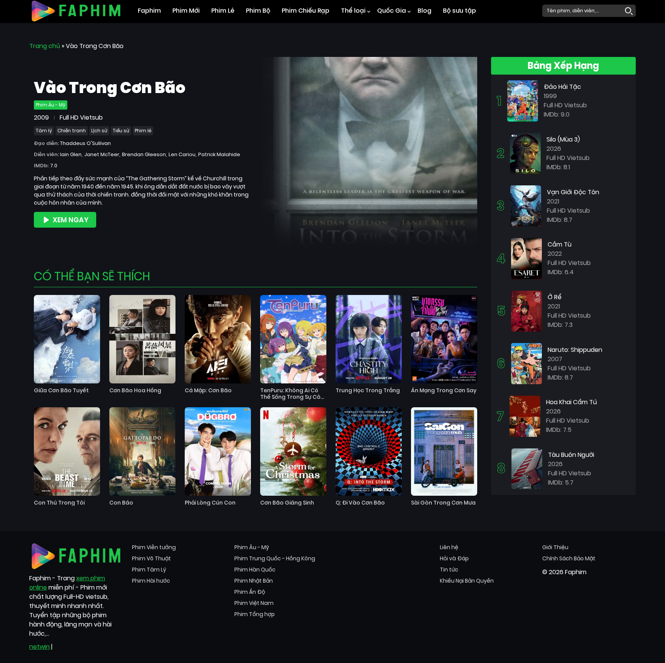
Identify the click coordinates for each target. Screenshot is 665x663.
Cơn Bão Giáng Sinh (287, 503)
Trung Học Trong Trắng (368, 390)
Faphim (149, 10)
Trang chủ (44, 46)
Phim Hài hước (151, 581)
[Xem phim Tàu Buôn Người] (526, 468)
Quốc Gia (391, 10)
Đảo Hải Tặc (562, 86)
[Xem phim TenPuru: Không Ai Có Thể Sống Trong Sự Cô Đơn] (293, 339)
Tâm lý (44, 130)
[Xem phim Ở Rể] (526, 310)
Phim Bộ (258, 10)
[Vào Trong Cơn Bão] (368, 152)
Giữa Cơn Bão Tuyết (61, 390)
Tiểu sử (121, 130)
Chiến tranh (71, 130)
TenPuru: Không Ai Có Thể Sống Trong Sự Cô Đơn (290, 393)
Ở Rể (554, 297)
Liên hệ (449, 547)
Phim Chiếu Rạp (305, 10)
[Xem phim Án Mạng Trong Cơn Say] (444, 339)
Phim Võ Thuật (151, 558)
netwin (39, 646)
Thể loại (353, 10)
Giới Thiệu (555, 547)
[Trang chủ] (76, 10)
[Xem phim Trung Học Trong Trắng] (369, 339)
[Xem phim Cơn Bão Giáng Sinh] (293, 451)
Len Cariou (182, 154)
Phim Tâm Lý (149, 569)
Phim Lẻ (222, 10)
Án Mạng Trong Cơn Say (443, 390)
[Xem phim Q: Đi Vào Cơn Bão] (369, 451)
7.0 (53, 165)
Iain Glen (71, 154)
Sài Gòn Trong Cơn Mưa (443, 503)
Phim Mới (186, 10)
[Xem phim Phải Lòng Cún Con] (218, 451)
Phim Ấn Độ (249, 592)
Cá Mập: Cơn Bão (208, 390)
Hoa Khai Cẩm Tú (571, 402)
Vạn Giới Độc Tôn (573, 192)
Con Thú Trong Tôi (59, 503)
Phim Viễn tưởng (154, 547)
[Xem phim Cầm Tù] (526, 258)
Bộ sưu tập (459, 10)
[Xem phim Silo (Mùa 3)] (525, 152)
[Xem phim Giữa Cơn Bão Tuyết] (67, 339)
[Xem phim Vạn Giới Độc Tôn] (525, 205)
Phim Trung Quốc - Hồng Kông (274, 558)
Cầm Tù (559, 244)
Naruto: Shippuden (575, 349)
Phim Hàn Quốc (255, 569)
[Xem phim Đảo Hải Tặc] (522, 100)
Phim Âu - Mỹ (50, 105)
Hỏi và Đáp (454, 558)
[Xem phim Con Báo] (142, 451)
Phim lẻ (143, 130)
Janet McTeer (101, 154)
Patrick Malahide (219, 154)
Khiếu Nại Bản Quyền (467, 581)
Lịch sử (99, 130)
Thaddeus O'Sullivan (85, 143)
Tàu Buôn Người (571, 454)
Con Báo (121, 503)
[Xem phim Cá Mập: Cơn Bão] (218, 339)
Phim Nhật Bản (253, 581)
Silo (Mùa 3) (563, 139)
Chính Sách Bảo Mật (568, 558)
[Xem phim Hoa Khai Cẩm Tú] (525, 415)
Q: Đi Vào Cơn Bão (360, 503)
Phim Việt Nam (254, 603)
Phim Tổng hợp (254, 614)
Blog (424, 10)
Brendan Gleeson (144, 154)
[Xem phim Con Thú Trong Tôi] (67, 451)
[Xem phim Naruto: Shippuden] (526, 363)
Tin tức (449, 569)
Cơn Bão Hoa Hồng (135, 390)
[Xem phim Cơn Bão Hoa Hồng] (142, 339)
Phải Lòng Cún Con (210, 503)
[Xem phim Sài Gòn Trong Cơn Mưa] (444, 451)
